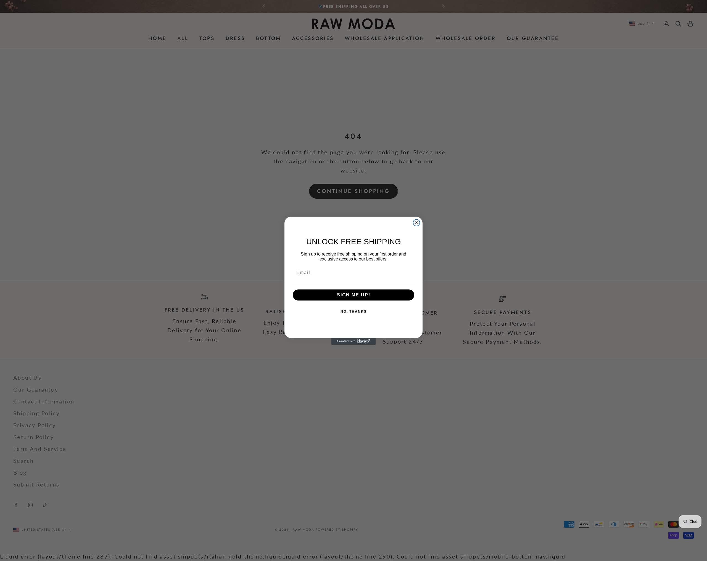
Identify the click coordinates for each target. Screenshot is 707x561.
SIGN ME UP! (353, 295)
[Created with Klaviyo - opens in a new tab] (353, 341)
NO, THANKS (354, 311)
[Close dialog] (416, 222)
